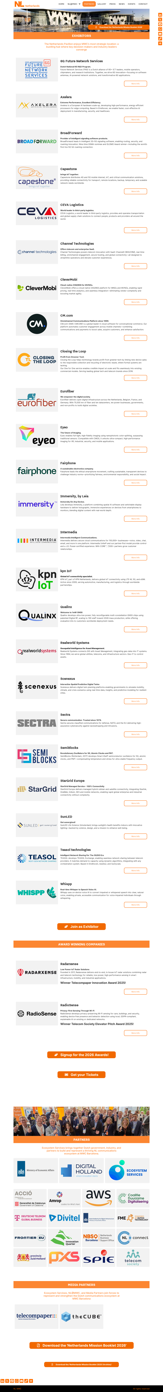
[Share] (160, 43)
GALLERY (101, 4)
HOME (61, 4)
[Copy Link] (160, 38)
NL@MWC (72, 4)
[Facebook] (160, 24)
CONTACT (143, 4)
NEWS (122, 4)
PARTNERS (89, 4)
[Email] (160, 33)
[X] (160, 19)
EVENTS (131, 4)
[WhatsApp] (160, 29)
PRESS (112, 4)
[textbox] (103, 356)
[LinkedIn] (160, 14)
